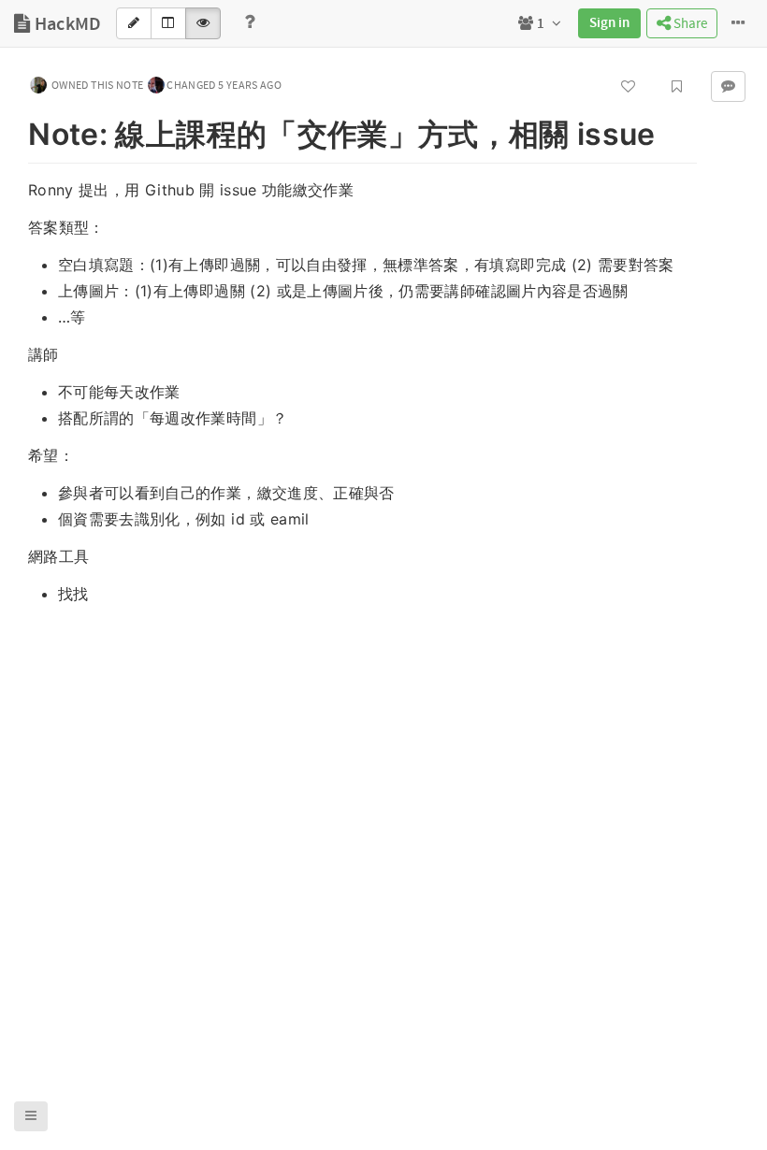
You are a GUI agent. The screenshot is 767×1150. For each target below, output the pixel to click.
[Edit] (134, 23)
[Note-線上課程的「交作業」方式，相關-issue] (18, 131)
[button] (31, 1116)
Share (689, 24)
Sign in (609, 23)
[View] (203, 23)
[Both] (168, 23)
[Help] (250, 23)
